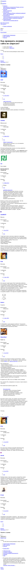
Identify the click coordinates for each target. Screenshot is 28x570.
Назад (2, 53)
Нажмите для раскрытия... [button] (9, 105)
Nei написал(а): (6, 389)
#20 (4, 514)
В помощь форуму (14, 20)
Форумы (5, 9)
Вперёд (2, 60)
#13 (4, 187)
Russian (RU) (6, 548)
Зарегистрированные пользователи (11, 16)
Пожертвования (7, 19)
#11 (4, 99)
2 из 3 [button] (7, 62)
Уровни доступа (20, 7)
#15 (4, 280)
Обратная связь (6, 550)
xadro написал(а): (7, 101)
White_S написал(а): (8, 142)
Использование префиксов (9, 8)
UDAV (10, 46)
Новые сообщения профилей (18, 13)
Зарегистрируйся (13, 361)
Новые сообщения (7, 10)
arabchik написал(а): (7, 190)
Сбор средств (6, 20)
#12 (4, 139)
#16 (4, 321)
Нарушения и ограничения (9, 7)
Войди (5, 361)
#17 (4, 356)
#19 (4, 474)
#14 (4, 233)
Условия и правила (7, 552)
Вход (2, 29)
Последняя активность (8, 14)
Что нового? (6, 12)
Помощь (5, 554)
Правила (5, 5)
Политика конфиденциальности (10, 553)
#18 (4, 445)
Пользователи (6, 15)
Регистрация (3, 32)
